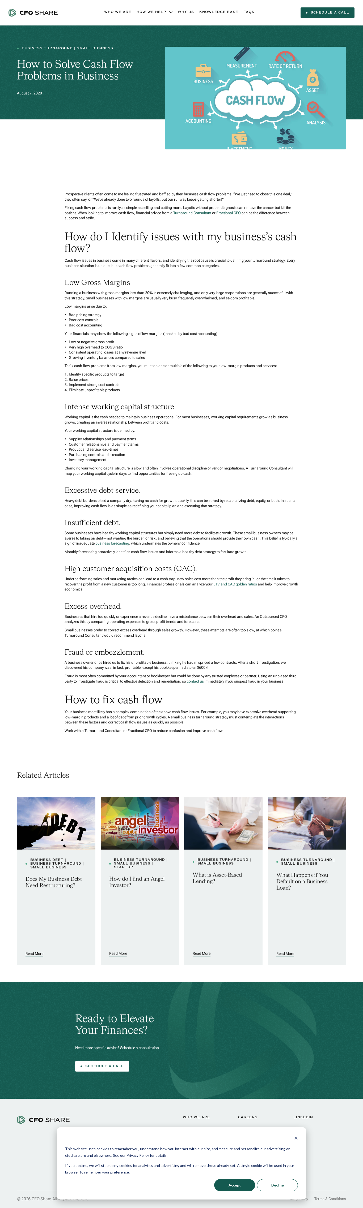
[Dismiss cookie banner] (296, 1139)
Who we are (196, 1117)
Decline (277, 1185)
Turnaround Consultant (192, 213)
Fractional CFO (228, 213)
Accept (235, 1185)
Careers (248, 1117)
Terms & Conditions (330, 1199)
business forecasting (112, 543)
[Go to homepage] (33, 13)
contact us (195, 681)
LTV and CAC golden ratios (235, 584)
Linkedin (303, 1117)
